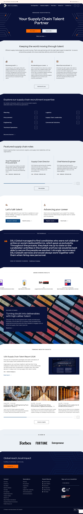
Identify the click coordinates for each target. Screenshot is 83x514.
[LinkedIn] (75, 509)
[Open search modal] (75, 5)
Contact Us (68, 5)
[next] (78, 183)
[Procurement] (36, 117)
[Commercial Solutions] (78, 122)
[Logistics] (78, 112)
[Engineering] (36, 122)
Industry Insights (44, 5)
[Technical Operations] (36, 127)
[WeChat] (78, 509)
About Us (60, 5)
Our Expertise (34, 5)
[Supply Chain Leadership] (78, 117)
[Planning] (36, 112)
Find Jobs (53, 5)
